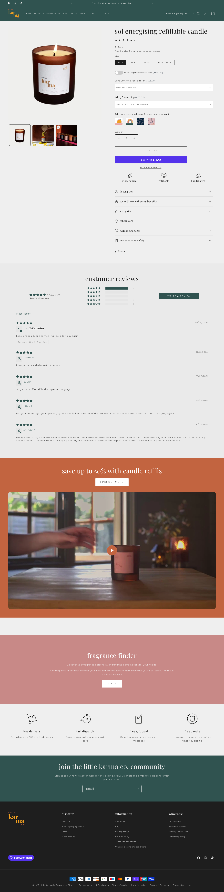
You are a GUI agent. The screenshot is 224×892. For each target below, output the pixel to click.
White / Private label (179, 832)
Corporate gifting (177, 837)
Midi (133, 62)
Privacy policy (122, 832)
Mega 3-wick (164, 62)
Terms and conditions (125, 842)
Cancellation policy (182, 885)
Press (64, 832)
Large (147, 62)
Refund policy (102, 885)
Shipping (133, 51)
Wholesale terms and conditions (130, 847)
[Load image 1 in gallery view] (20, 135)
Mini (120, 62)
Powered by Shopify (66, 885)
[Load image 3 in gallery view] (66, 135)
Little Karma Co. (47, 885)
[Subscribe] (137, 789)
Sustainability (68, 837)
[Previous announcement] (71, 3)
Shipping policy (139, 885)
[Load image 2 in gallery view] (43, 135)
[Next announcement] (152, 3)
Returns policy (122, 837)
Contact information (160, 885)
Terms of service (120, 885)
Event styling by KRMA (73, 826)
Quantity (119, 132)
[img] (24, 323)
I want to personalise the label (143, 72)
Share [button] (121, 251)
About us (66, 821)
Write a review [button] (179, 296)
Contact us (120, 821)
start (112, 683)
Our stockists (175, 821)
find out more (112, 482)
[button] (32, 13)
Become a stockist (177, 826)
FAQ (117, 826)
